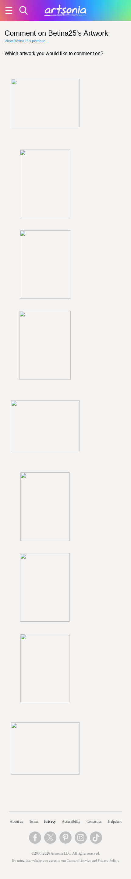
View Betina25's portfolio (25, 41)
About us (16, 821)
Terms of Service (79, 860)
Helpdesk (115, 821)
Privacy (50, 821)
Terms (33, 821)
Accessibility (71, 821)
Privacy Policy (108, 860)
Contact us (94, 821)
